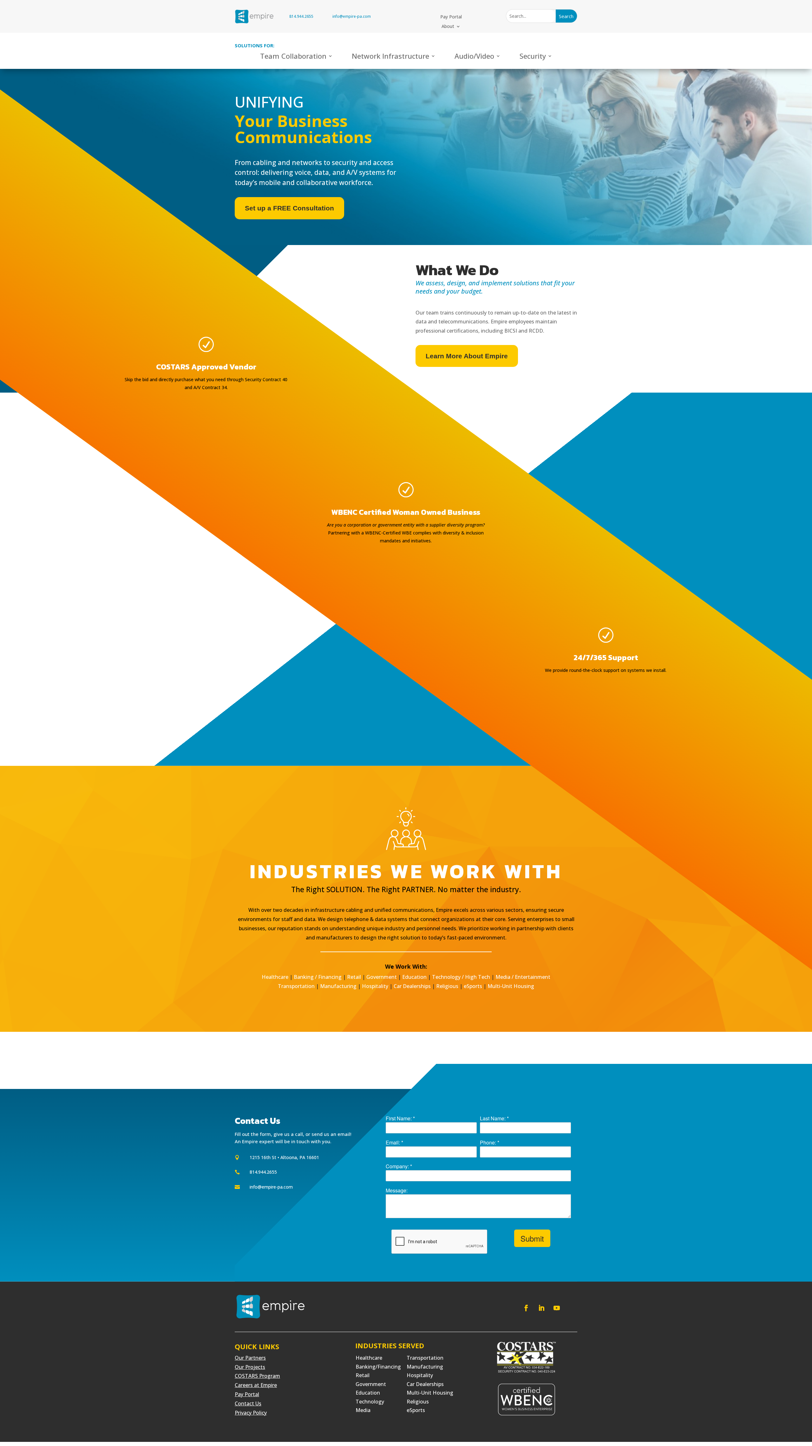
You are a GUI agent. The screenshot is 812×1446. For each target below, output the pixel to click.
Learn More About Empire (467, 356)
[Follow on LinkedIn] (541, 1308)
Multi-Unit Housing (511, 986)
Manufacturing (338, 986)
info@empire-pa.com (351, 16)
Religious (447, 986)
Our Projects (250, 1366)
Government (381, 976)
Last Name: (494, 1118)
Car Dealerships (412, 986)
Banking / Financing (318, 976)
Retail (354, 976)
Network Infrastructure (390, 57)
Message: (397, 1190)
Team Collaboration (293, 57)
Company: (399, 1166)
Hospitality (375, 986)
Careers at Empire (256, 1385)
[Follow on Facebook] (526, 1308)
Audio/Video (474, 57)
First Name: (400, 1118)
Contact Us (248, 1403)
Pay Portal (451, 17)
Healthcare (275, 976)
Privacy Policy (251, 1412)
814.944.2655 (301, 16)
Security (533, 57)
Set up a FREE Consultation (289, 208)
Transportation (296, 986)
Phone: (489, 1142)
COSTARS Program (257, 1375)
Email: (394, 1142)
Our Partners (250, 1357)
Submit (532, 1238)
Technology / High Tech (461, 976)
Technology (370, 1401)
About (448, 26)
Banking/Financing (378, 1366)
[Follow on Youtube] (556, 1308)
